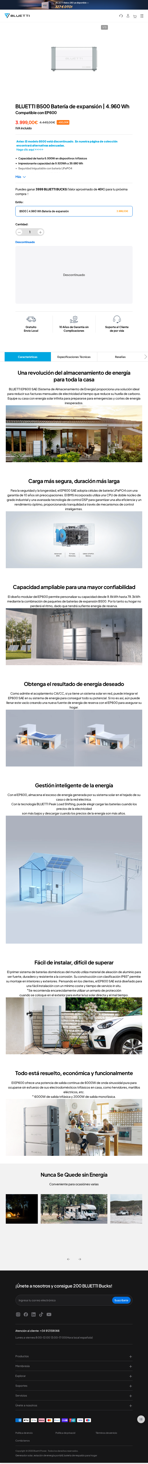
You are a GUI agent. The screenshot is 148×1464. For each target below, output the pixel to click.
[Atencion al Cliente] (121, 16)
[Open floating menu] (141, 1419)
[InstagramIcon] (18, 1314)
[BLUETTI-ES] (17, 15)
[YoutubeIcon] (49, 1314)
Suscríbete (121, 1300)
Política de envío (24, 1432)
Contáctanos (22, 1440)
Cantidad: (21, 224)
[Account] (128, 16)
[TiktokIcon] (41, 1314)
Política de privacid (65, 1432)
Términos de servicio (106, 1432)
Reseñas (120, 356)
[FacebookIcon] (26, 1314)
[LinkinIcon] (33, 1314)
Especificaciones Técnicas (74, 356)
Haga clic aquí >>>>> (29, 149)
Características (27, 356)
